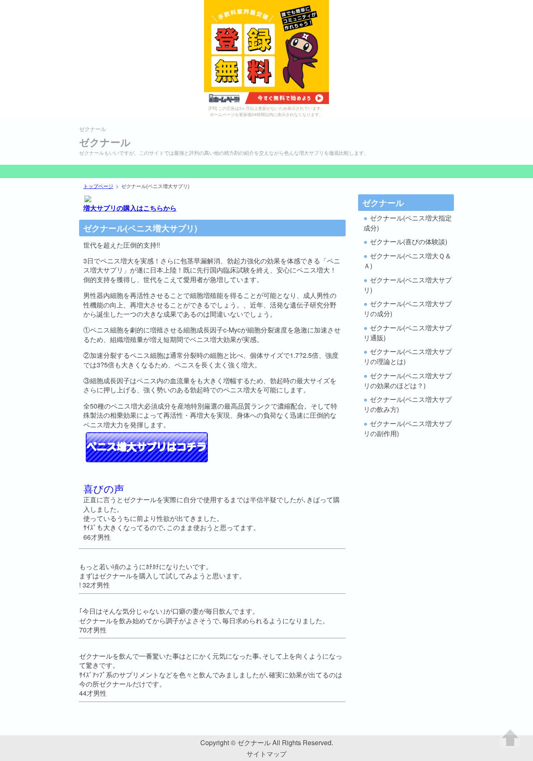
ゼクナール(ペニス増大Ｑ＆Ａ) (407, 260)
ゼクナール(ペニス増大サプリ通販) (408, 332)
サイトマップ (266, 754)
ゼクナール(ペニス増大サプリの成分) (408, 308)
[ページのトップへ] (510, 738)
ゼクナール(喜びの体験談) (408, 241)
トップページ (98, 185)
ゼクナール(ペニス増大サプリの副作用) (408, 428)
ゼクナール (105, 142)
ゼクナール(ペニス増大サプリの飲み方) (408, 404)
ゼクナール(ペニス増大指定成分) (408, 223)
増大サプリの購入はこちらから (130, 208)
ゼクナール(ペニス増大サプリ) (408, 285)
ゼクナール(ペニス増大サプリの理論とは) (408, 356)
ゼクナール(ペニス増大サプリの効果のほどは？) (408, 380)
